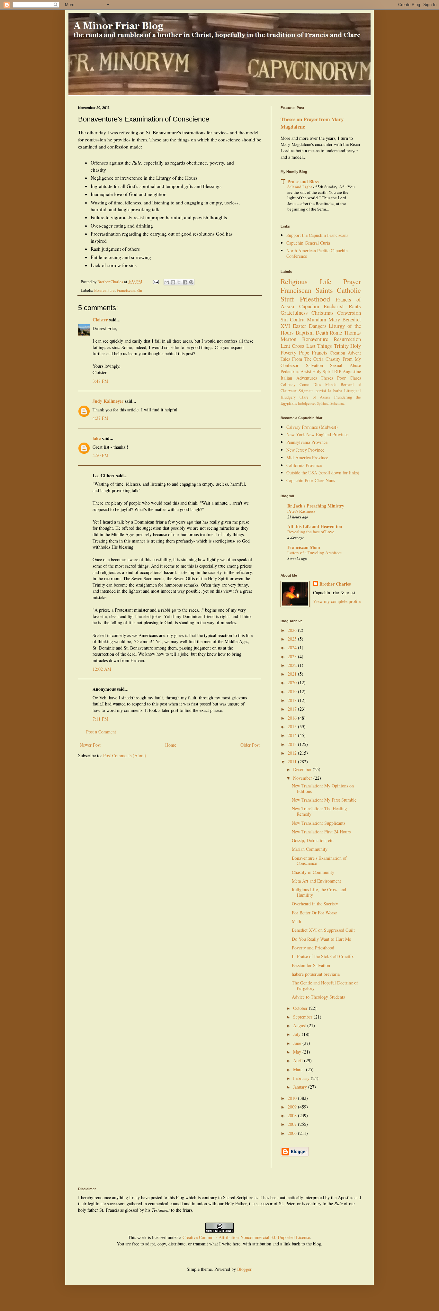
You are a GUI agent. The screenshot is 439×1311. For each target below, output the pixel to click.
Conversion (349, 312)
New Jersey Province (305, 450)
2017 (293, 709)
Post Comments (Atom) (124, 755)
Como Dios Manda (318, 384)
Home (170, 745)
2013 (293, 744)
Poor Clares (349, 378)
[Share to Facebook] (185, 282)
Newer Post (90, 745)
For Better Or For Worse (314, 913)
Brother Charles (335, 584)
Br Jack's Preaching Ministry (315, 505)
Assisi (305, 371)
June (297, 1043)
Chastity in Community (313, 872)
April (298, 1060)
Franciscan (126, 290)
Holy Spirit (322, 371)
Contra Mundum (308, 319)
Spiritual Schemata (331, 403)
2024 (293, 647)
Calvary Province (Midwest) (312, 427)
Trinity (341, 345)
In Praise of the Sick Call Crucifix (323, 956)
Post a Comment (101, 732)
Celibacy (288, 384)
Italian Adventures (299, 378)
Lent (285, 345)
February (302, 1078)
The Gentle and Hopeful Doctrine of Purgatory (325, 985)
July (297, 1034)
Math (296, 921)
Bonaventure (104, 290)
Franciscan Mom (303, 547)
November (303, 778)
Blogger (244, 1269)
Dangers (318, 325)
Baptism (305, 332)
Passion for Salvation (311, 965)
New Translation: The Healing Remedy (319, 811)
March (299, 1069)
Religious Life (306, 281)
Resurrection (347, 339)
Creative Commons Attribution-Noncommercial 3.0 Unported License (246, 1237)
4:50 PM (100, 455)
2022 (293, 665)
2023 (293, 656)
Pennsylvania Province (306, 442)
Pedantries (290, 371)
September (303, 1017)
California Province (304, 465)
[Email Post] (155, 281)
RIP (337, 371)
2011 (293, 762)
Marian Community (309, 849)
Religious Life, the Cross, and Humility (319, 892)
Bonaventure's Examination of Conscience (319, 861)
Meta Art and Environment (316, 881)
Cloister (100, 319)
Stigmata (306, 390)
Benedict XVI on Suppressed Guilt (323, 930)
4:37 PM (100, 418)
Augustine (352, 371)
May (297, 1052)
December (303, 769)
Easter (299, 325)
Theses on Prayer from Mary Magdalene (312, 122)
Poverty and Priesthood (313, 948)
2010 (293, 1098)
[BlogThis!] (173, 282)
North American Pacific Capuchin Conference (317, 253)
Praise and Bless (302, 181)
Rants (355, 306)
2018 (293, 700)
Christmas (322, 312)
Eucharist (334, 306)
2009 (293, 1107)
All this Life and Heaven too (314, 526)
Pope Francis (313, 352)
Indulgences (307, 403)
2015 (293, 726)
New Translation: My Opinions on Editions (323, 788)
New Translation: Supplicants (318, 823)
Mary (334, 319)
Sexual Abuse (345, 365)
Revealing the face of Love (310, 531)
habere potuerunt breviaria (316, 974)
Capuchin (309, 306)
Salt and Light (300, 187)
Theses (327, 378)
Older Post (250, 745)
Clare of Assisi (315, 397)
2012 (293, 753)
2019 (293, 691)
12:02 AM (102, 669)
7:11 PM (100, 719)
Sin (139, 290)
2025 (293, 639)
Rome (336, 332)
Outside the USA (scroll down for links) (322, 473)
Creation (337, 353)
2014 (293, 735)
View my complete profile (337, 601)
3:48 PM (100, 381)
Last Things (319, 345)
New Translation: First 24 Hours (321, 832)
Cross (298, 345)
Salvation (314, 365)
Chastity (333, 359)
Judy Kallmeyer (108, 401)
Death (322, 332)
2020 (293, 682)
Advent (354, 353)
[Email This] (167, 282)
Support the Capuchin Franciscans (317, 235)
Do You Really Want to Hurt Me (321, 939)
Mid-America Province (307, 457)
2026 (293, 630)
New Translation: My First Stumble (324, 800)
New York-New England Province (317, 434)
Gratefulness (294, 312)
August (300, 1025)
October (301, 1008)
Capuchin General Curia (308, 243)
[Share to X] (179, 282)
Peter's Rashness (301, 511)
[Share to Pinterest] (191, 282)
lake (97, 438)
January (300, 1087)
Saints (324, 290)
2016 (293, 718)
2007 (293, 1124)
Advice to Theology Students (318, 997)
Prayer (352, 281)
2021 (293, 674)
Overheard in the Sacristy (315, 904)
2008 (293, 1115)
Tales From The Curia (302, 359)
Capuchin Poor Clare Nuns (310, 480)
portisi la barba (329, 390)
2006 (293, 1133)
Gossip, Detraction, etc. (313, 840)
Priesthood (315, 298)
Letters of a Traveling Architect (314, 552)
